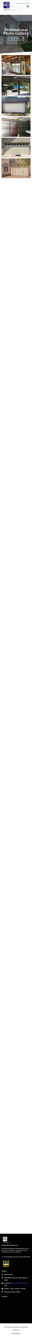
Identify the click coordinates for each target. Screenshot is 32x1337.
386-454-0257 (24, 1283)
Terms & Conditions (16, 1333)
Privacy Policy (16, 1330)
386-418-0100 (15, 1283)
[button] (28, 6)
